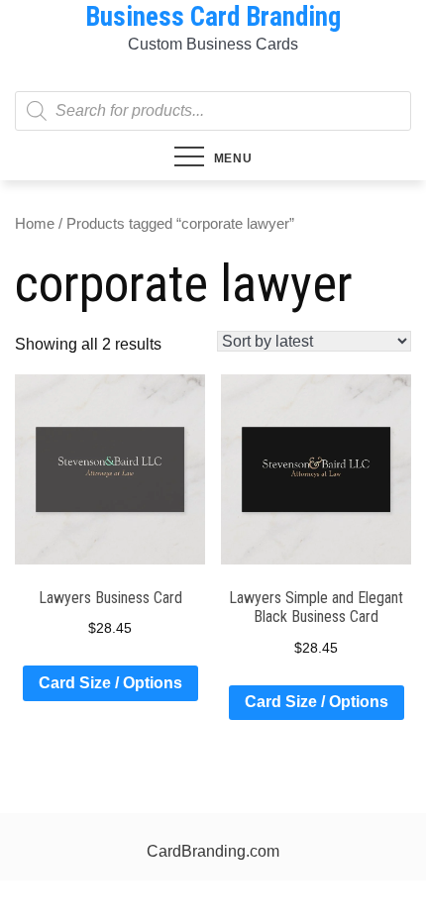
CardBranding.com (213, 851)
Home (34, 224)
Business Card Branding (213, 17)
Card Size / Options (110, 682)
